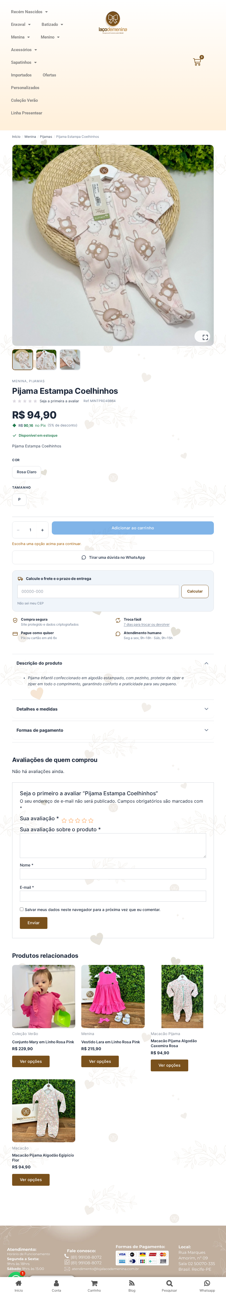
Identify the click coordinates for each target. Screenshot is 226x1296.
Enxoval (18, 24)
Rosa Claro (26, 472)
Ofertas (49, 75)
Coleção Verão (24, 100)
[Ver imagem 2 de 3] (46, 359)
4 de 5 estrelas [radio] (84, 820)
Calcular (195, 591)
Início (16, 137)
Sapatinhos (21, 62)
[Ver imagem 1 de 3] (22, 359)
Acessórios (21, 49)
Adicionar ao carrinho (133, 527)
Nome (26, 865)
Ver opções (31, 1061)
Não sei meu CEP (30, 603)
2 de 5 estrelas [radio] (71, 820)
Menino (47, 37)
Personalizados (25, 87)
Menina (18, 37)
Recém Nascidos (26, 11)
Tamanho (21, 487)
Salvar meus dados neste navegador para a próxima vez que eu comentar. (92, 909)
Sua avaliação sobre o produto (60, 829)
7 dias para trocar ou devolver (147, 624)
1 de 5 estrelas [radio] (64, 820)
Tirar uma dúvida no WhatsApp (117, 557)
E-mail (27, 887)
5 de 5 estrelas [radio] (90, 820)
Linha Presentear (26, 113)
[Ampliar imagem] (202, 336)
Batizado (50, 24)
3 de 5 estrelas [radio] (77, 820)
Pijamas (46, 137)
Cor (16, 460)
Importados (21, 75)
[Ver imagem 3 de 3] (70, 359)
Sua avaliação (39, 819)
